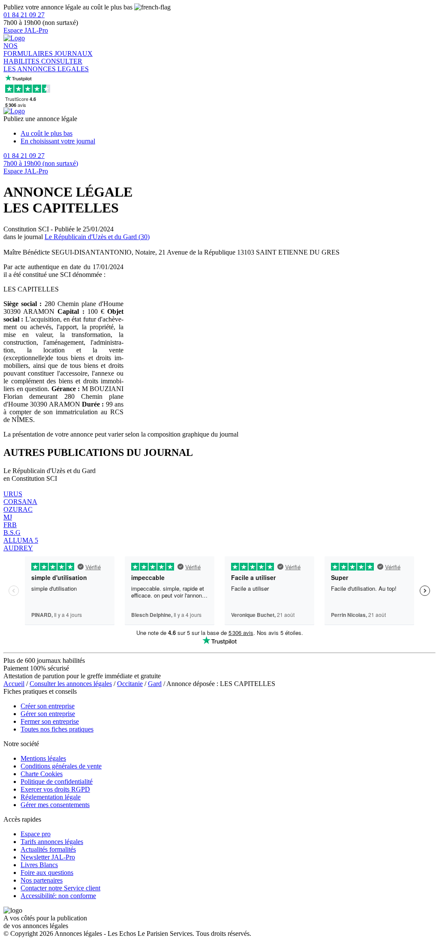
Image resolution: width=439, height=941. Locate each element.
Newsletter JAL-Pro (48, 857)
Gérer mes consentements (55, 804)
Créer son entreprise (48, 706)
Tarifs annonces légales (52, 841)
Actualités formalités (48, 849)
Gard (155, 683)
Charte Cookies (42, 773)
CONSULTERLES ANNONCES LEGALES (46, 65)
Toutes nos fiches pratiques (57, 729)
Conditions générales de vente (61, 766)
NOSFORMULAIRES (28, 49)
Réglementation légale (51, 797)
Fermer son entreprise (50, 721)
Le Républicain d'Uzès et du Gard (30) (97, 236)
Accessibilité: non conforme (58, 895)
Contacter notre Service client (60, 888)
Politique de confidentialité (57, 781)
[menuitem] (228, 133)
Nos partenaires (42, 880)
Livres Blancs (39, 864)
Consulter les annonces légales (71, 683)
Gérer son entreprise (48, 713)
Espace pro (36, 834)
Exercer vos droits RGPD (55, 789)
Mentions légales (43, 758)
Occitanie (130, 683)
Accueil (13, 683)
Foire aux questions (47, 872)
